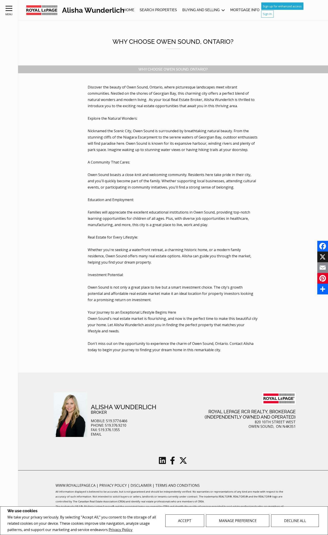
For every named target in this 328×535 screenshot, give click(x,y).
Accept (184, 520)
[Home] (41, 10)
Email (96, 434)
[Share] (322, 289)
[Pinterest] (322, 278)
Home (129, 10)
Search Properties (158, 10)
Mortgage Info (244, 10)
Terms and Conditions (177, 485)
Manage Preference (238, 520)
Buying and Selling (201, 10)
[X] (322, 257)
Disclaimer (141, 485)
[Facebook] (322, 246)
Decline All (295, 520)
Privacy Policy (121, 530)
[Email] (322, 267)
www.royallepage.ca (75, 485)
